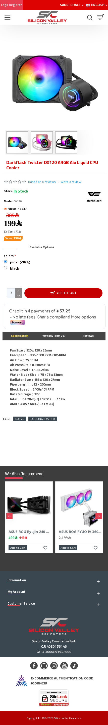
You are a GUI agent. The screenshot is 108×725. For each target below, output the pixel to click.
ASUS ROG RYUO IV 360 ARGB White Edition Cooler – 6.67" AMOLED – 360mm (80, 531)
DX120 (19, 419)
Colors (9, 256)
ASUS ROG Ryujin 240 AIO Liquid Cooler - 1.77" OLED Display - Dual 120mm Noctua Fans (30, 531)
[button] (9, 516)
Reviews (88, 335)
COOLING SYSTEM (42, 419)
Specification (19, 335)
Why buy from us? (54, 335)
